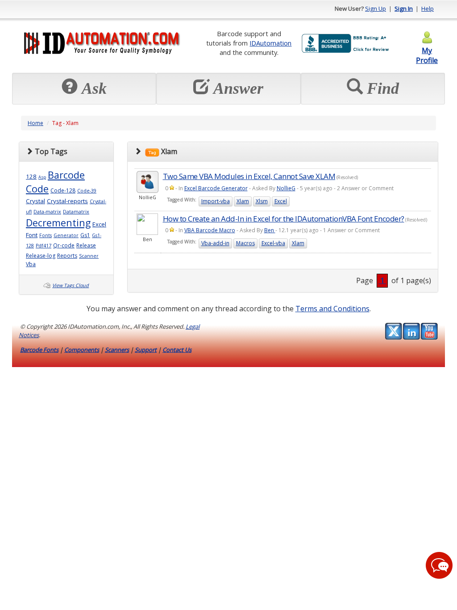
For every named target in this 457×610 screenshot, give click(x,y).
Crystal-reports (67, 201)
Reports (67, 255)
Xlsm (262, 201)
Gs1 (85, 235)
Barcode (66, 174)
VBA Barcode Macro (209, 230)
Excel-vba (273, 243)
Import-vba (215, 201)
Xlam (243, 201)
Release (86, 245)
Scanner (89, 256)
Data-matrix (47, 212)
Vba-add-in (215, 243)
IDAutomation (270, 42)
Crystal (35, 201)
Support (146, 350)
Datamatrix (76, 212)
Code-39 (86, 191)
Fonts (45, 235)
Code (37, 188)
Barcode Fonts (39, 350)
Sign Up (375, 8)
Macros (245, 243)
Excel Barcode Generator (216, 188)
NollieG (286, 188)
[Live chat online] (439, 565)
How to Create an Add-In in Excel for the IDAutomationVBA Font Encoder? (283, 218)
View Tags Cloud (70, 285)
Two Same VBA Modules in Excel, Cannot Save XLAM (249, 176)
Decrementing (58, 222)
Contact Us (176, 350)
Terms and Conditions (332, 308)
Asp (42, 177)
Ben (269, 230)
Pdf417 (43, 245)
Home (35, 123)
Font (31, 235)
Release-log (40, 255)
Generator (66, 235)
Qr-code (64, 245)
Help (427, 8)
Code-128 (62, 190)
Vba (31, 264)
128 (31, 176)
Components (81, 350)
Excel (99, 224)
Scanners (117, 350)
